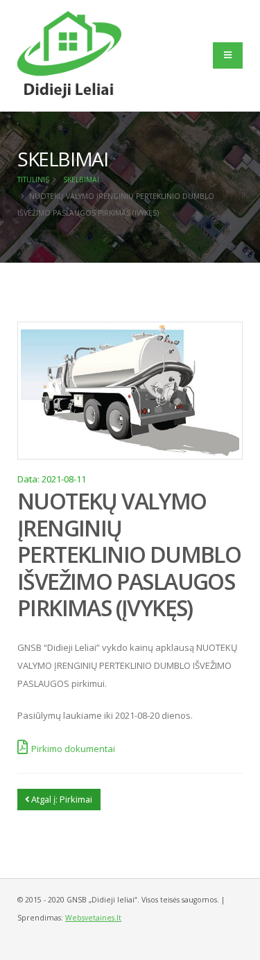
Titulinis (33, 179)
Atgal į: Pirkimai (60, 799)
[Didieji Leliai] (69, 54)
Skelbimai (81, 179)
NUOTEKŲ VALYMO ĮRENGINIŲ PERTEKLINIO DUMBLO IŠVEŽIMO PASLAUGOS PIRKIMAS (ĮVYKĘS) (129, 554)
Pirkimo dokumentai (73, 748)
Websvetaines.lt (93, 918)
